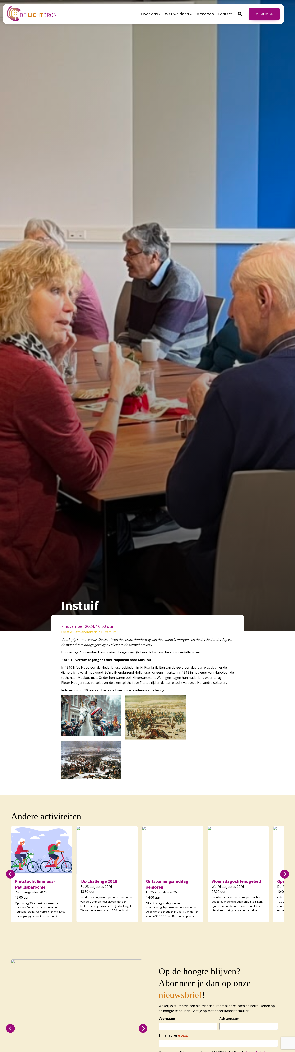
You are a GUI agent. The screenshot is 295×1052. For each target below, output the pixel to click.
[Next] (284, 874)
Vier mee (264, 14)
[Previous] (10, 874)
